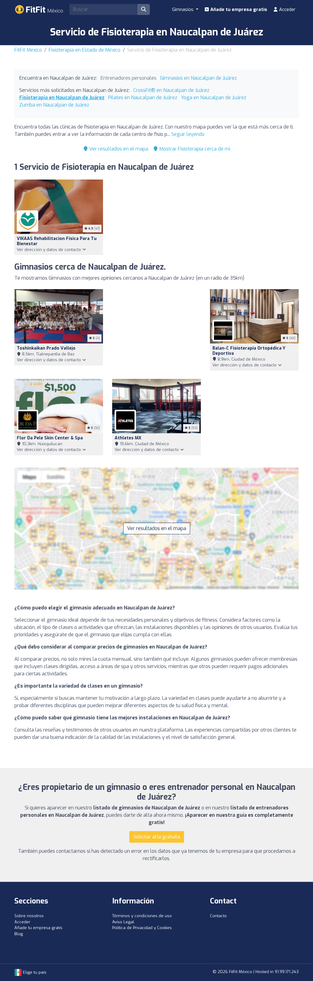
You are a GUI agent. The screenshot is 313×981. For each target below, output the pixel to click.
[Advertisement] (156, 330)
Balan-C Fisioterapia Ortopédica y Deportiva (248, 350)
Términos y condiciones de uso (142, 915)
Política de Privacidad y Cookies (142, 927)
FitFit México (28, 50)
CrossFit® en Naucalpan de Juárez (171, 90)
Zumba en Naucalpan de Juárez (54, 105)
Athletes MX (128, 438)
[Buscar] (144, 9)
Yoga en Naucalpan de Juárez (213, 97)
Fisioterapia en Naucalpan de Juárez (62, 97)
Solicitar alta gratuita (156, 837)
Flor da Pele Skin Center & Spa (50, 438)
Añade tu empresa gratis (238, 9)
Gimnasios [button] (183, 9)
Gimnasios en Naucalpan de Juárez (198, 78)
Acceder (287, 9)
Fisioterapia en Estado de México (84, 50)
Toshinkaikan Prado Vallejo (46, 348)
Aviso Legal (123, 922)
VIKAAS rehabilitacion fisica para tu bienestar (57, 241)
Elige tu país (34, 972)
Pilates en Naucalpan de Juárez (142, 97)
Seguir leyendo (187, 134)
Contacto (218, 915)
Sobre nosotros (29, 915)
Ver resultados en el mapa (118, 149)
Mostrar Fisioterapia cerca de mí (194, 149)
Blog (18, 933)
